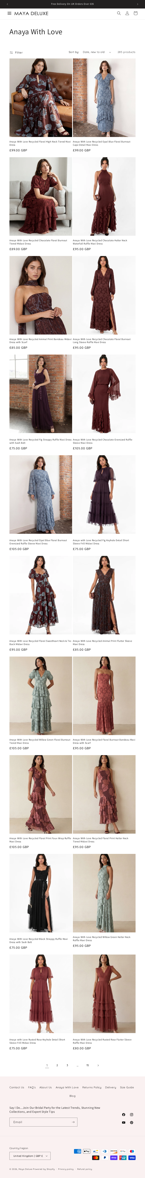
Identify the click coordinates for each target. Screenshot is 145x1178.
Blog (72, 1096)
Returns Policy (91, 1087)
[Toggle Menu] (9, 13)
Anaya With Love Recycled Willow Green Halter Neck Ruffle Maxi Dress (101, 939)
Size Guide (127, 1087)
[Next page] (98, 1065)
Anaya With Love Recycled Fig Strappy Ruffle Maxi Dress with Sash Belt (40, 441)
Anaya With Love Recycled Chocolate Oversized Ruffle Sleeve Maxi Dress (102, 441)
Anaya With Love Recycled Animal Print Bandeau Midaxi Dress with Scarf (40, 341)
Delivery (110, 1087)
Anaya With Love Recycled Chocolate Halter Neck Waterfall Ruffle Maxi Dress (100, 242)
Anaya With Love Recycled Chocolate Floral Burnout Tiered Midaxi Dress (38, 242)
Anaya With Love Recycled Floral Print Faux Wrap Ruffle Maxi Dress (40, 840)
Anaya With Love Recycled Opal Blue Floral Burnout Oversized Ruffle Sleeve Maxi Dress (38, 542)
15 (87, 1065)
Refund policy (84, 1169)
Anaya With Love (67, 1087)
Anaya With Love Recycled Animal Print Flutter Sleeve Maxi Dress (102, 643)
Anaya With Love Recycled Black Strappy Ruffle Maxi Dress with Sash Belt (38, 941)
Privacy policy (66, 1169)
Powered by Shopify (44, 1169)
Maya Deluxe (25, 1169)
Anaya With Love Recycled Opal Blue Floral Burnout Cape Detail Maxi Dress (101, 143)
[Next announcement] (137, 4)
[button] (119, 13)
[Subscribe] (73, 1122)
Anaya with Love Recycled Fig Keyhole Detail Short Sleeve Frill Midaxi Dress (101, 542)
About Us (45, 1087)
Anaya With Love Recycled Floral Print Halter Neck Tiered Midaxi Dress (100, 840)
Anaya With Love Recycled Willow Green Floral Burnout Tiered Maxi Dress (39, 741)
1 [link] (47, 1065)
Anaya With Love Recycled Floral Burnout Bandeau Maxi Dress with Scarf (104, 741)
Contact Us (16, 1087)
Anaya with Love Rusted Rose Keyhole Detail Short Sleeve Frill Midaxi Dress (37, 1041)
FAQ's (32, 1087)
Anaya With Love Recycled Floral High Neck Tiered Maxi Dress (40, 143)
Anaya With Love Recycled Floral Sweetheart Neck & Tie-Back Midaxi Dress (40, 643)
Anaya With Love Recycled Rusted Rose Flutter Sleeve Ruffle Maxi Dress (102, 1041)
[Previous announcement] (7, 4)
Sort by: (74, 52)
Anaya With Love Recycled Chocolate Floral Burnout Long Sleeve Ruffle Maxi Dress (101, 341)
